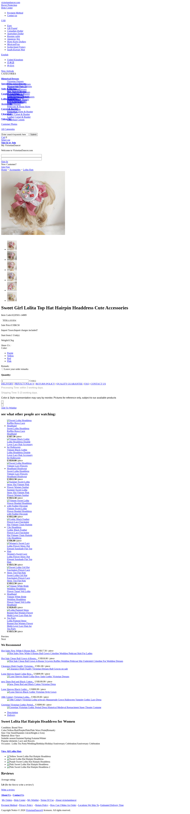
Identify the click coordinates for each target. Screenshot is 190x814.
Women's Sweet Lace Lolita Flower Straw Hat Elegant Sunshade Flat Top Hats (19, 558)
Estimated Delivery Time (112, 805)
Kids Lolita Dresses (16, 101)
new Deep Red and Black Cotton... (17, 681)
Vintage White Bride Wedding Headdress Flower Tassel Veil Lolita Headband (18, 600)
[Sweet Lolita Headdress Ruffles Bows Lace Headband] (20, 426)
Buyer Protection (9, 5)
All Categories (8, 129)
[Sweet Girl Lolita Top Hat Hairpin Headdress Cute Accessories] (33, 234)
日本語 (10, 62)
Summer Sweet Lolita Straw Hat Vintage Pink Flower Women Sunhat (18, 492)
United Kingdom (15, 59)
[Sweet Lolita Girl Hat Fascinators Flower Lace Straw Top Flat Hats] (20, 572)
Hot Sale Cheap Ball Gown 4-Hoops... (19, 658)
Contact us (12, 15)
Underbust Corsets (15, 119)
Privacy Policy (26, 805)
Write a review (9, 320)
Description (12, 712)
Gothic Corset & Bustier (18, 114)
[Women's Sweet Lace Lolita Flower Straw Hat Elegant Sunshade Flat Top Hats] (20, 551)
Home (4, 169)
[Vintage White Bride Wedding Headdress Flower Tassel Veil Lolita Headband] (20, 594)
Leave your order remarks (16, 369)
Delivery (11, 715)
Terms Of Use (47, 800)
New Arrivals (7, 71)
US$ (3, 20)
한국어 (10, 65)
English (4, 54)
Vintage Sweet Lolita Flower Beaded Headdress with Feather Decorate (19, 511)
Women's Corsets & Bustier (20, 111)
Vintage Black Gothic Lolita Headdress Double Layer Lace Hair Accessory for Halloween (20, 454)
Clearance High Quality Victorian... (17, 666)
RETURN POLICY (45, 384)
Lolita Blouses (14, 104)
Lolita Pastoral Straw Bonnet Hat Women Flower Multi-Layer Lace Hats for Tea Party (20, 624)
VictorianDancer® (34, 810)
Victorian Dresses (15, 81)
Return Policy (41, 805)
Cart (3, 137)
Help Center (7, 8)
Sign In (4, 161)
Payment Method (15, 13)
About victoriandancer (66, 800)
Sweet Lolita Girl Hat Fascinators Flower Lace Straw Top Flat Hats (18, 578)
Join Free (5, 167)
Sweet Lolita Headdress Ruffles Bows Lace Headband (18, 431)
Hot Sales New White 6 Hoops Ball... (19, 650)
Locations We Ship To (88, 805)
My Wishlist (33, 800)
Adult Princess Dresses (18, 96)
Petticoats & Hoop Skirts (18, 106)
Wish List (5, 140)
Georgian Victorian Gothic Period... (18, 704)
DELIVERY (7, 384)
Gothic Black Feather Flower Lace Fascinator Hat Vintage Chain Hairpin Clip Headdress (19, 534)
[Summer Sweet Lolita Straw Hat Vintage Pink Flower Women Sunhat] (20, 487)
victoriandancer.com (10, 2)
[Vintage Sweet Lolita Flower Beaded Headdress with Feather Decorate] (20, 506)
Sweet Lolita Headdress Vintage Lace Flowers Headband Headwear (18, 474)
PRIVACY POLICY (24, 384)
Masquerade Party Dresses (19, 86)
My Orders (7, 800)
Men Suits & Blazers (17, 91)
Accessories (14, 169)
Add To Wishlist (8, 408)
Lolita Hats (28, 169)
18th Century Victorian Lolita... (16, 697)
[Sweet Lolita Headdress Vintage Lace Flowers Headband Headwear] (20, 468)
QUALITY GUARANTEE (69, 384)
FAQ (86, 384)
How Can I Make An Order (63, 805)
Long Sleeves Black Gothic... (15, 689)
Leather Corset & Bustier (19, 117)
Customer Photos (9, 124)
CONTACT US (98, 384)
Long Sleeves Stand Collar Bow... (17, 674)
